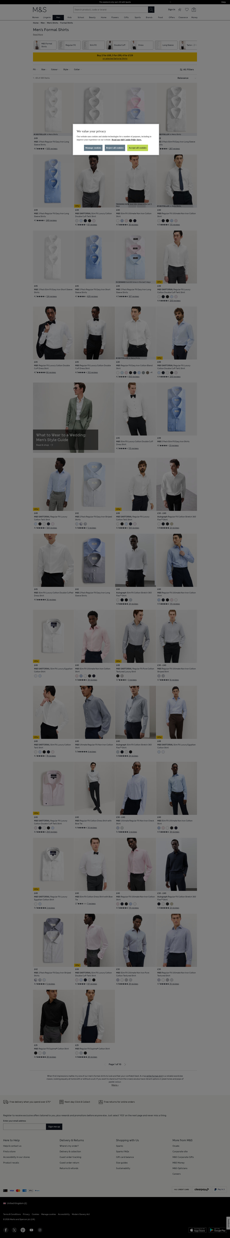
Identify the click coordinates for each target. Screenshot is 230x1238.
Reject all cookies (115, 148)
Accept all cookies (138, 148)
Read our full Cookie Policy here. (127, 140)
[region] (116, 139)
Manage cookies (93, 148)
